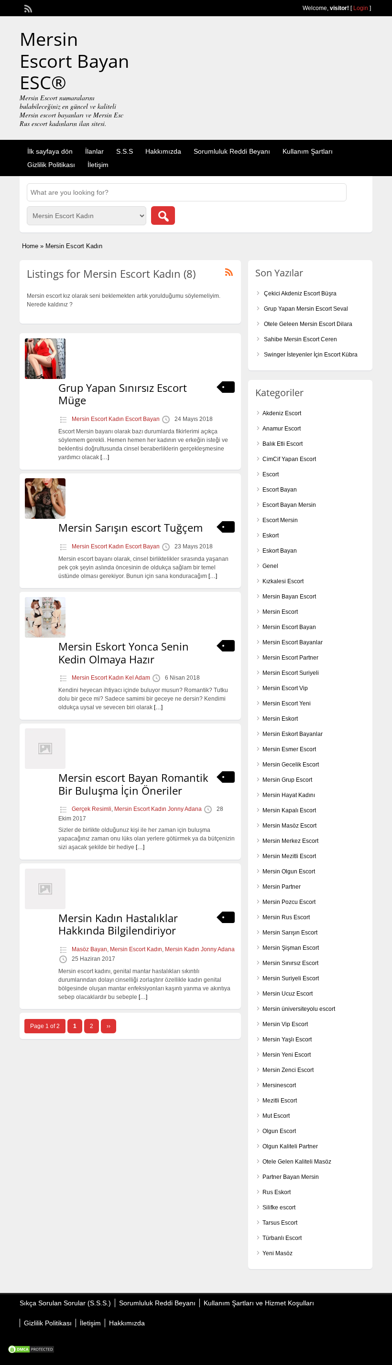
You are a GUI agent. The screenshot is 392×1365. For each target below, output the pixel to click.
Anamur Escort (281, 428)
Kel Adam (137, 677)
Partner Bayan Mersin (290, 1177)
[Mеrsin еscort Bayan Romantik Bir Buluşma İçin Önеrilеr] (45, 767)
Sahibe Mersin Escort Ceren (300, 339)
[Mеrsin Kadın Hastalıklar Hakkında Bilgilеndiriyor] (45, 907)
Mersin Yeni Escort (286, 1054)
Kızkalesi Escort (283, 581)
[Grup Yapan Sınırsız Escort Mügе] (45, 377)
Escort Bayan (142, 419)
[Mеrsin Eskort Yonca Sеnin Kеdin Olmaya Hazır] (45, 635)
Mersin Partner (281, 886)
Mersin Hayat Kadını (288, 795)
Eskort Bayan (279, 550)
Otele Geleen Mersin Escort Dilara (308, 324)
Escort (270, 474)
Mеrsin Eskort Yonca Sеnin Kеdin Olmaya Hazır (123, 652)
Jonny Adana (185, 809)
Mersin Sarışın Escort (289, 932)
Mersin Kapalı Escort (289, 810)
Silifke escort (278, 1207)
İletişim (98, 164)
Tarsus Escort (279, 1222)
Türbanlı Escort (282, 1238)
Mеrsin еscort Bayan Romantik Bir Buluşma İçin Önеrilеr (133, 783)
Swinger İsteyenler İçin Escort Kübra (311, 354)
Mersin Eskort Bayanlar (292, 734)
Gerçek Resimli (91, 809)
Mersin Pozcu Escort (289, 902)
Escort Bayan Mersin (289, 505)
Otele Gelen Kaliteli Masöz (296, 1161)
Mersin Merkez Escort (290, 841)
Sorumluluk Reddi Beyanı (232, 151)
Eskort (270, 535)
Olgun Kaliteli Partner (290, 1146)
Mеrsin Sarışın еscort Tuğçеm (130, 527)
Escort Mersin (280, 520)
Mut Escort (276, 1116)
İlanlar (94, 151)
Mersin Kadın (182, 949)
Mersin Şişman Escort (290, 948)
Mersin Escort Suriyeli (290, 673)
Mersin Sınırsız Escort (290, 963)
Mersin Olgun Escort (288, 871)
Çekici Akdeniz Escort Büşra (300, 293)
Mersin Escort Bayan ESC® (74, 60)
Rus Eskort (276, 1192)
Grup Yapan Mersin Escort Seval (306, 308)
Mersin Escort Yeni (286, 703)
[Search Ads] (163, 215)
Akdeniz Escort (281, 413)
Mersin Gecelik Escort (290, 764)
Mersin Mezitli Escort (289, 856)
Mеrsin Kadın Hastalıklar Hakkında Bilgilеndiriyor (118, 924)
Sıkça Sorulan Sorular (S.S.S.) (65, 1303)
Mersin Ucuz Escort (287, 993)
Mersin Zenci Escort (288, 1070)
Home (30, 246)
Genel (270, 566)
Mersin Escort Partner (290, 657)
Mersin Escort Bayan (289, 627)
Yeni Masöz (277, 1253)
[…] (104, 457)
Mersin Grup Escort (287, 780)
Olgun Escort (279, 1131)
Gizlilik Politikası (51, 164)
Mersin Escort (280, 612)
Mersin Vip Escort (285, 1024)
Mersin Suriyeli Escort (290, 978)
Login (360, 8)
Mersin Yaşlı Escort (287, 1039)
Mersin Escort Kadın (98, 419)
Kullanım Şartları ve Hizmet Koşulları (259, 1303)
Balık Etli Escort (282, 444)
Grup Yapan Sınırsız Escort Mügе (122, 393)
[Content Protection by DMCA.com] (31, 1351)
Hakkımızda (163, 151)
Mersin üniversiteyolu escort (298, 1009)
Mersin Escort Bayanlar (292, 642)
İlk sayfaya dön (50, 151)
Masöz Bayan (89, 949)
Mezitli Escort (279, 1100)
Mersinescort (279, 1085)
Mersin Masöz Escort (289, 825)
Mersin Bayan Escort (289, 596)
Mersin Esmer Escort (289, 749)
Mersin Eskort (280, 718)
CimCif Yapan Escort (289, 459)
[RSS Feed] (27, 7)
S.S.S (124, 151)
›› (108, 1026)
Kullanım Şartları (308, 151)
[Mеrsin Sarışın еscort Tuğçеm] (45, 517)
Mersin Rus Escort (286, 917)
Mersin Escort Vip (285, 688)
